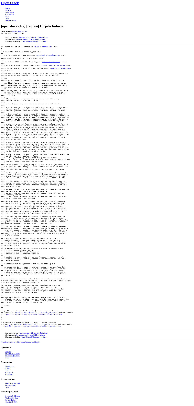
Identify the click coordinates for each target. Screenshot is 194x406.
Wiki (7, 18)
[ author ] (44, 41)
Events (7, 368)
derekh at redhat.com (19, 31)
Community (9, 14)
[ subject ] (36, 41)
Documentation (10, 20)
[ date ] (23, 41)
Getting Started (10, 385)
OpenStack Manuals (12, 383)
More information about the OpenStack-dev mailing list (20, 342)
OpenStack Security (12, 354)
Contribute (9, 374)
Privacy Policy (10, 400)
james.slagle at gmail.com (53, 65)
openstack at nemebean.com (48, 55)
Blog (7, 16)
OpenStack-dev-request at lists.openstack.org (35, 312)
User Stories (9, 12)
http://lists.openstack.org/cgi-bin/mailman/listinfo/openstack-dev (33, 314)
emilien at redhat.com (60, 68)
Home (7, 8)
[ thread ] (29, 41)
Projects (8, 10)
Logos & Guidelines (12, 396)
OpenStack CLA (11, 402)
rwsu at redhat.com (43, 47)
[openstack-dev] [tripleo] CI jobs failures (33, 37)
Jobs (7, 370)
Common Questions (12, 356)
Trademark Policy (11, 398)
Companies (9, 372)
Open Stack (10, 3)
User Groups (9, 366)
